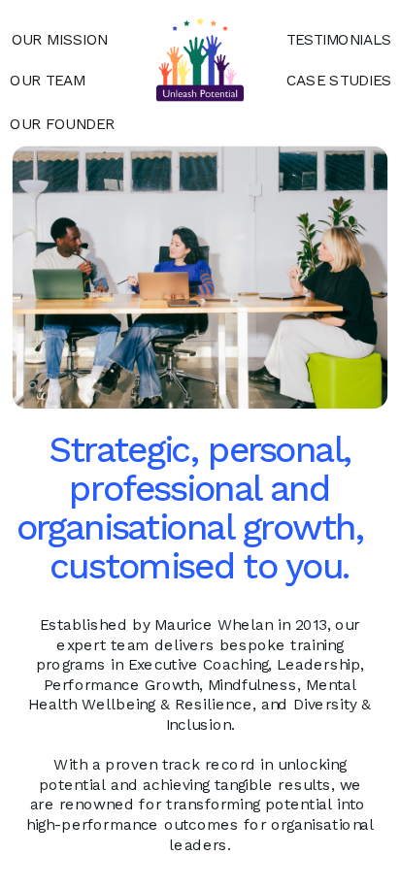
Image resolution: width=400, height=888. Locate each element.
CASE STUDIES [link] (338, 79)
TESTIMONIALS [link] (338, 40)
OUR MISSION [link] (60, 40)
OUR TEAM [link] (47, 79)
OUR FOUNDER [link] (62, 123)
